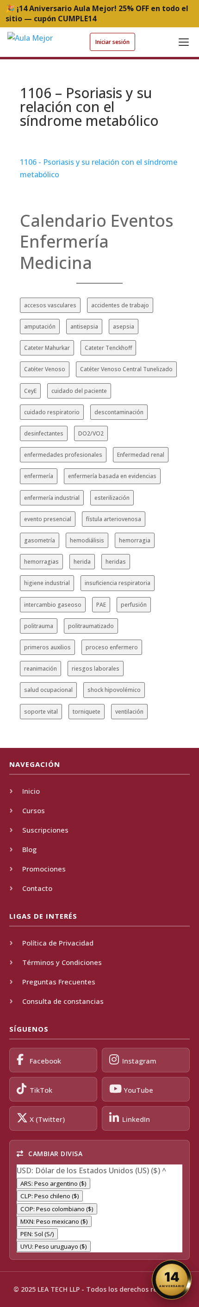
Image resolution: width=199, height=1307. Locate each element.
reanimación (40, 668)
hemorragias (41, 562)
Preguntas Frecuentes (58, 981)
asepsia (123, 326)
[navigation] (99, 1208)
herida (82, 562)
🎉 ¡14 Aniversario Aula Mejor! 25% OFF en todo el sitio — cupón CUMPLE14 (97, 13)
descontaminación (118, 412)
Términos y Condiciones (62, 962)
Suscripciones (45, 829)
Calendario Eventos (97, 220)
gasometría (39, 540)
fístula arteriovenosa (113, 519)
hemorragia (134, 540)
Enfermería (64, 241)
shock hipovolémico (114, 690)
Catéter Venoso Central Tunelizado (126, 369)
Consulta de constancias (63, 1001)
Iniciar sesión (112, 42)
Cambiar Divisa (54, 1153)
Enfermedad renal (140, 455)
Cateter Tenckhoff (108, 348)
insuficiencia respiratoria (117, 583)
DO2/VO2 (91, 433)
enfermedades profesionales (63, 455)
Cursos (33, 810)
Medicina (56, 262)
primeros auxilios (47, 647)
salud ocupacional (48, 690)
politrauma (38, 626)
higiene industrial (47, 583)
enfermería (38, 476)
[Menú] (184, 42)
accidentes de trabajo (120, 305)
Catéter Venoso (44, 369)
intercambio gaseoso (52, 605)
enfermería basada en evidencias (112, 476)
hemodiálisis (87, 540)
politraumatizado (91, 626)
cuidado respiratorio (52, 412)
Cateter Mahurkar (47, 348)
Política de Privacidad (57, 942)
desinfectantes (43, 433)
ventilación (129, 712)
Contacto (37, 888)
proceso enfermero (112, 647)
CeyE (30, 391)
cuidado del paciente (79, 391)
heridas (116, 562)
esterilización (112, 498)
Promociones (44, 868)
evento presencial (47, 519)
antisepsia (84, 326)
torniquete (86, 712)
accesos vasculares (50, 305)
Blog (29, 849)
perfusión (134, 605)
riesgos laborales (95, 668)
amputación (40, 326)
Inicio (31, 791)
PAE (101, 605)
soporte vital (41, 712)
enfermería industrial (52, 498)
